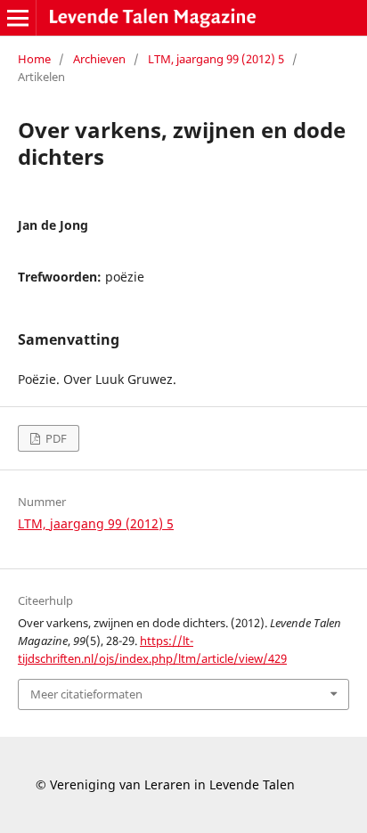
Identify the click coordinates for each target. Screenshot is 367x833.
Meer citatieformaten (86, 694)
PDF (55, 438)
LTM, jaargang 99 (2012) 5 (216, 59)
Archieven (99, 59)
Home (34, 59)
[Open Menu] (18, 18)
